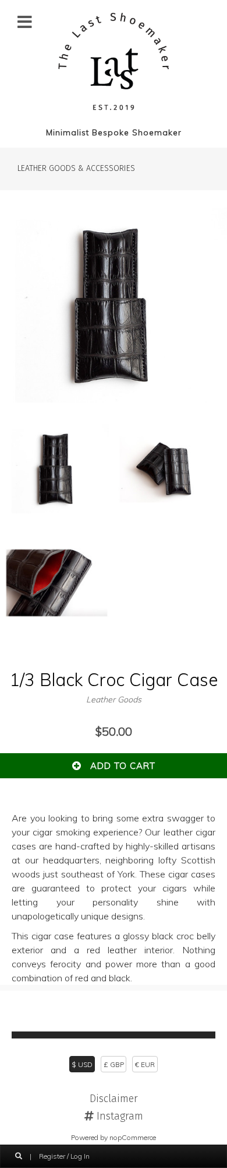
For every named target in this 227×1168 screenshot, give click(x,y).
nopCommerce (132, 1137)
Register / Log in (64, 1156)
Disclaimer (114, 1098)
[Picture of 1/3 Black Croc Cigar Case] (113, 399)
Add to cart (118, 765)
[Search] (18, 1156)
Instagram (118, 1116)
